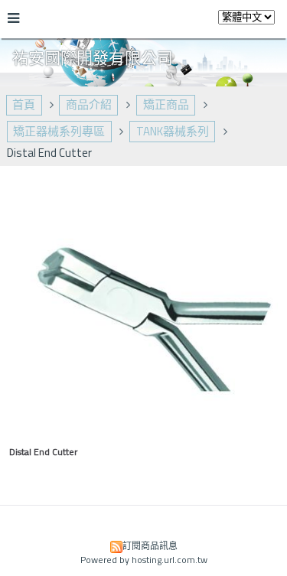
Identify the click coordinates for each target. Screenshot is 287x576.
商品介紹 (89, 104)
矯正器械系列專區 (59, 131)
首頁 (23, 104)
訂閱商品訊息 (150, 546)
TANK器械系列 (172, 131)
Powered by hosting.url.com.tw (143, 559)
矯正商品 (166, 104)
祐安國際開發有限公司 (92, 57)
